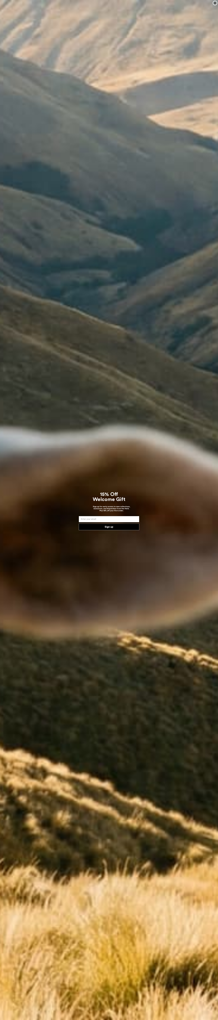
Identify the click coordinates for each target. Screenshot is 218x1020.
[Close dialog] (215, 3)
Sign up (109, 527)
